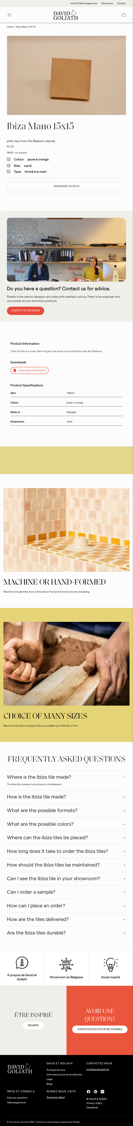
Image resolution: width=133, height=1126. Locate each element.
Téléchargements (16, 1102)
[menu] (9, 15)
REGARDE (33, 1025)
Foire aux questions (17, 1098)
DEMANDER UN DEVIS (66, 186)
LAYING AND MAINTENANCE (31, 370)
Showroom (107, 3)
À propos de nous (56, 1070)
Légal (49, 1079)
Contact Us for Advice (25, 310)
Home (10, 26)
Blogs (49, 1084)
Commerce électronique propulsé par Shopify (58, 1122)
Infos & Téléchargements (83, 3)
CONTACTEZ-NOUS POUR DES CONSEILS (99, 1029)
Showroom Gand (56, 1097)
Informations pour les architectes (64, 1074)
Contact (121, 3)
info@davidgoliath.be (97, 1069)
